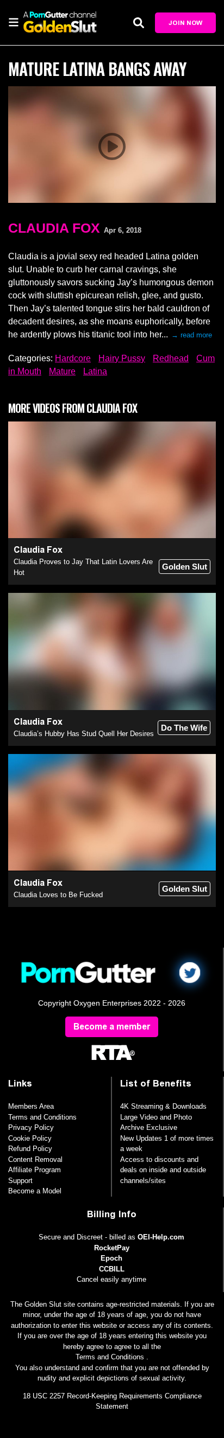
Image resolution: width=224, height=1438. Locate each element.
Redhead (171, 358)
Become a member (111, 1026)
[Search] (138, 22)
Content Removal (35, 1159)
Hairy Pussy (121, 358)
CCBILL (112, 1269)
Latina (95, 371)
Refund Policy (30, 1149)
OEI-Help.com (161, 1237)
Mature (62, 371)
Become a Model (34, 1191)
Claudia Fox (54, 227)
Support (20, 1181)
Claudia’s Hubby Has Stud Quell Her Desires (84, 734)
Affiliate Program (34, 1170)
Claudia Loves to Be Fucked (58, 895)
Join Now (185, 23)
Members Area (31, 1106)
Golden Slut (184, 566)
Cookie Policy (30, 1138)
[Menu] (13, 22)
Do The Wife (184, 727)
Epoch (111, 1258)
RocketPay (111, 1248)
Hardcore (73, 358)
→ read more (191, 335)
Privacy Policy (31, 1127)
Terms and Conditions (42, 1117)
